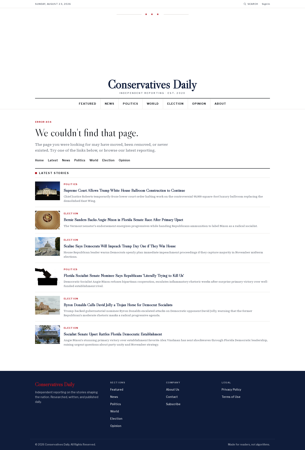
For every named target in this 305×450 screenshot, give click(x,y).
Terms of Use (231, 397)
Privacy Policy (231, 389)
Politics (130, 103)
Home (39, 160)
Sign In (266, 3)
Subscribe (173, 404)
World (153, 103)
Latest (53, 160)
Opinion (199, 103)
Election (175, 103)
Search (253, 3)
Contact (172, 397)
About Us (172, 389)
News (109, 103)
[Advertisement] (152, 47)
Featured (87, 103)
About (220, 103)
